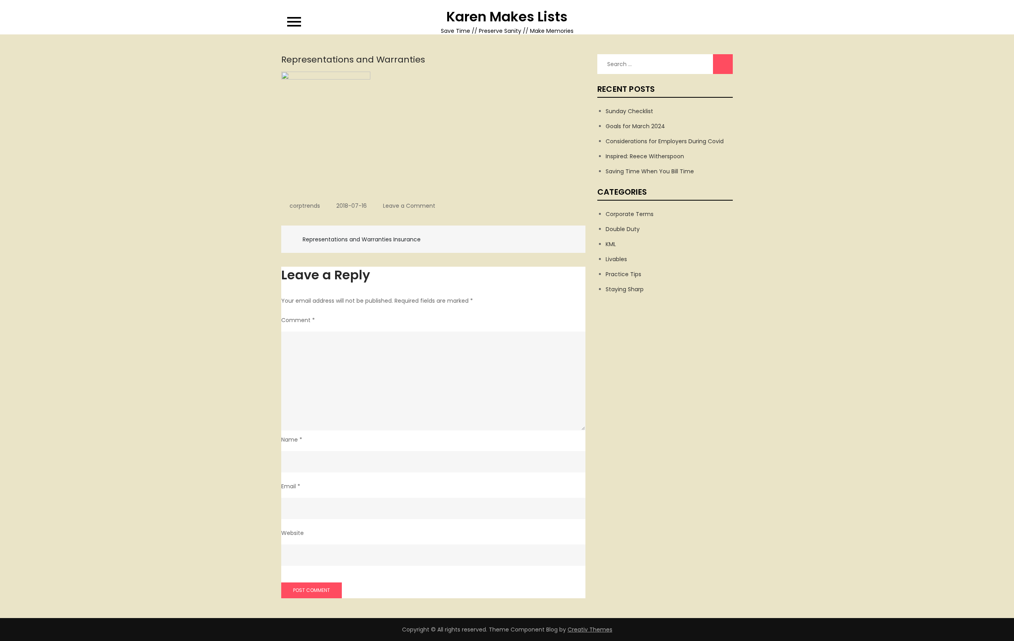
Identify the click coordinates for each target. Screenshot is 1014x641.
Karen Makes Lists (507, 16)
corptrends (305, 206)
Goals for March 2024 (635, 126)
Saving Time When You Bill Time (650, 171)
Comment (298, 320)
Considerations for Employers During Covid (665, 141)
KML (611, 244)
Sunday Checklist (629, 111)
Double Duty (623, 229)
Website (292, 533)
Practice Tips (623, 274)
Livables (616, 259)
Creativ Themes (590, 629)
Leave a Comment (409, 206)
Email (290, 486)
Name (291, 440)
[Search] (723, 64)
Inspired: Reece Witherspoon (645, 156)
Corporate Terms (630, 214)
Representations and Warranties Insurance (362, 239)
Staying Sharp (625, 289)
